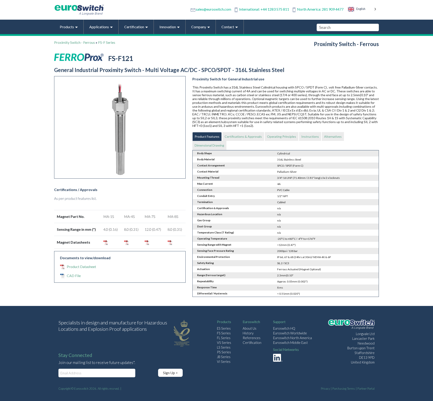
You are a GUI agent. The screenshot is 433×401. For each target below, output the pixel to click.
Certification (252, 342)
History (248, 333)
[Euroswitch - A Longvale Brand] (351, 325)
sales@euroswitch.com (213, 9)
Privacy (325, 388)
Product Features (207, 136)
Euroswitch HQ (284, 328)
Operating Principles (281, 136)
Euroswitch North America (292, 338)
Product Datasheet (81, 266)
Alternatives (333, 136)
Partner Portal (366, 388)
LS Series (223, 347)
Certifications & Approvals (243, 136)
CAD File (74, 275)
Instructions (310, 136)
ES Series (224, 328)
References (251, 338)
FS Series (224, 333)
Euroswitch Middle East (290, 342)
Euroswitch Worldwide (290, 333)
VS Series (224, 342)
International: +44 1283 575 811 (264, 9)
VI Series (223, 361)
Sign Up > (170, 373)
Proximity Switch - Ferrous (74, 42)
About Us (249, 328)
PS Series (224, 352)
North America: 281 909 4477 (320, 9)
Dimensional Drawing (209, 145)
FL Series (223, 338)
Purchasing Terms (343, 388)
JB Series (223, 357)
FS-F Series (106, 42)
